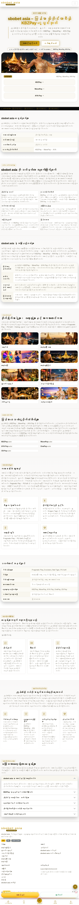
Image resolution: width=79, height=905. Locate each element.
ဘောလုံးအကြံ (4, 862)
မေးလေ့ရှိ (3, 880)
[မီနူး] (75, 3)
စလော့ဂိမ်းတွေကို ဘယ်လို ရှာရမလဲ (14, 814)
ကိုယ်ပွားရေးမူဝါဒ (6, 874)
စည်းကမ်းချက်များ (6, 871)
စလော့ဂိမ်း (4, 856)
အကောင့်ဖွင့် (20, 895)
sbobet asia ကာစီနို (8, 883)
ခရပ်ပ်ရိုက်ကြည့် (7, 853)
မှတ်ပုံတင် (44, 848)
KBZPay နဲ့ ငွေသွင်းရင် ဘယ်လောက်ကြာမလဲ (18, 792)
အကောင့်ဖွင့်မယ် (29, 43)
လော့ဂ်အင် (59, 895)
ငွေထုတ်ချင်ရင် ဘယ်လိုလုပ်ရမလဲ (15, 803)
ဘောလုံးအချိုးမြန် (5, 848)
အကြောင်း (3, 869)
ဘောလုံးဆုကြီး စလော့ (6, 859)
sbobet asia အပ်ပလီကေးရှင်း (50, 853)
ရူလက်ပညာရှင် (6, 850)
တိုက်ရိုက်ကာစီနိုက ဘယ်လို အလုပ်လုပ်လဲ (17, 809)
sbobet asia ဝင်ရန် (48, 850)
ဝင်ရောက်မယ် (50, 43)
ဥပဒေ (3, 877)
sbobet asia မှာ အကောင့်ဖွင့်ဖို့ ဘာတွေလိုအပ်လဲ (19, 778)
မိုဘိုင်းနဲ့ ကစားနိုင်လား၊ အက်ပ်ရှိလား (16, 798)
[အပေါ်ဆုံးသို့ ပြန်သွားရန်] (75, 887)
